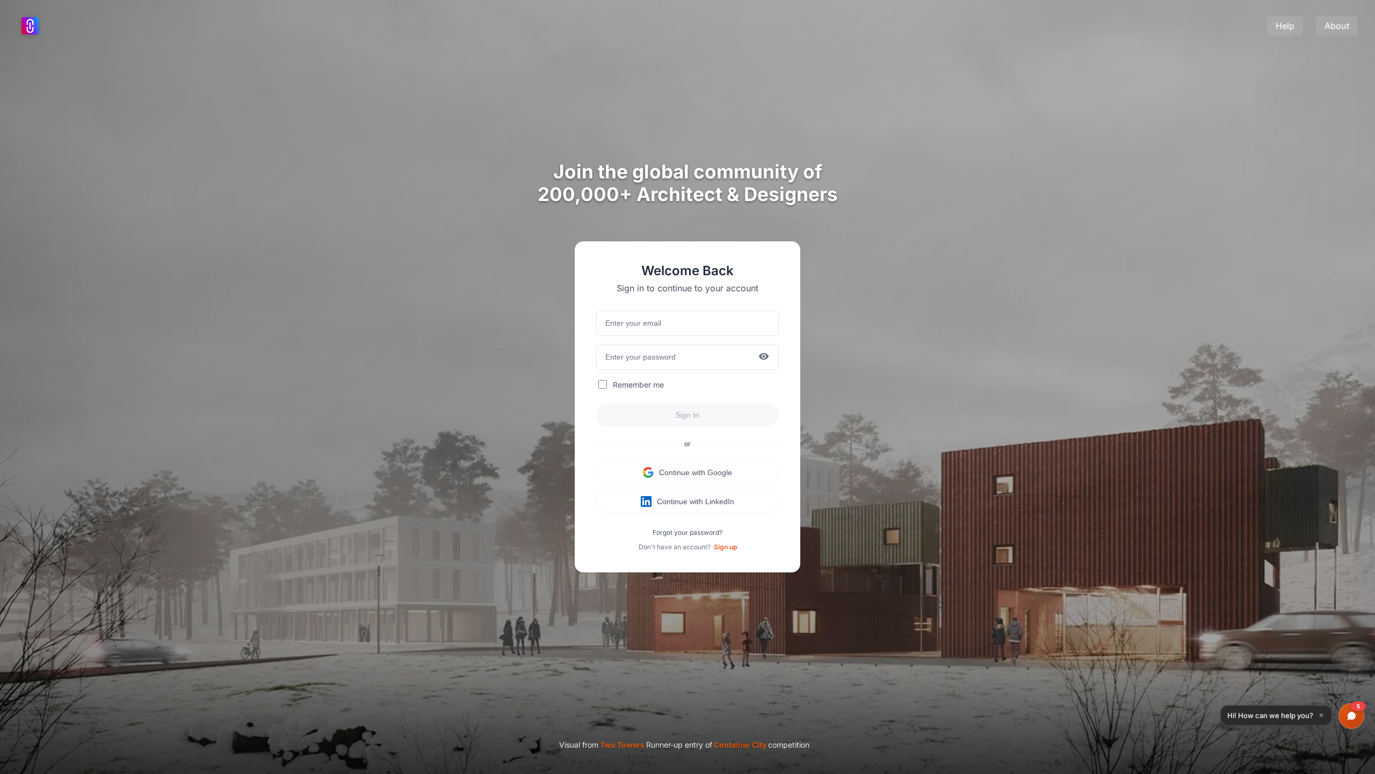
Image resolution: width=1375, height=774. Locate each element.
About (1337, 25)
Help (1285, 25)
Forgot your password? (687, 532)
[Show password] (763, 357)
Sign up (725, 547)
